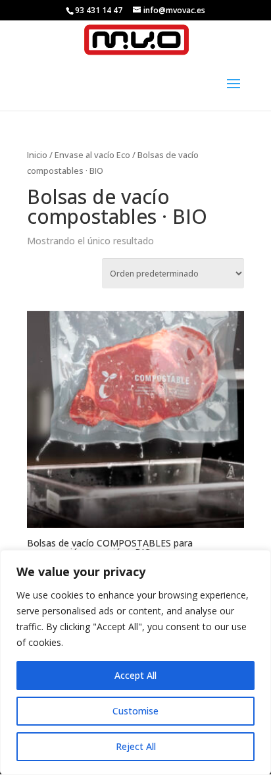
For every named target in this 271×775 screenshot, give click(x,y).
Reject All (136, 746)
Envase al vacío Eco (92, 155)
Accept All (135, 675)
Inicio (37, 155)
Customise (135, 711)
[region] (135, 662)
